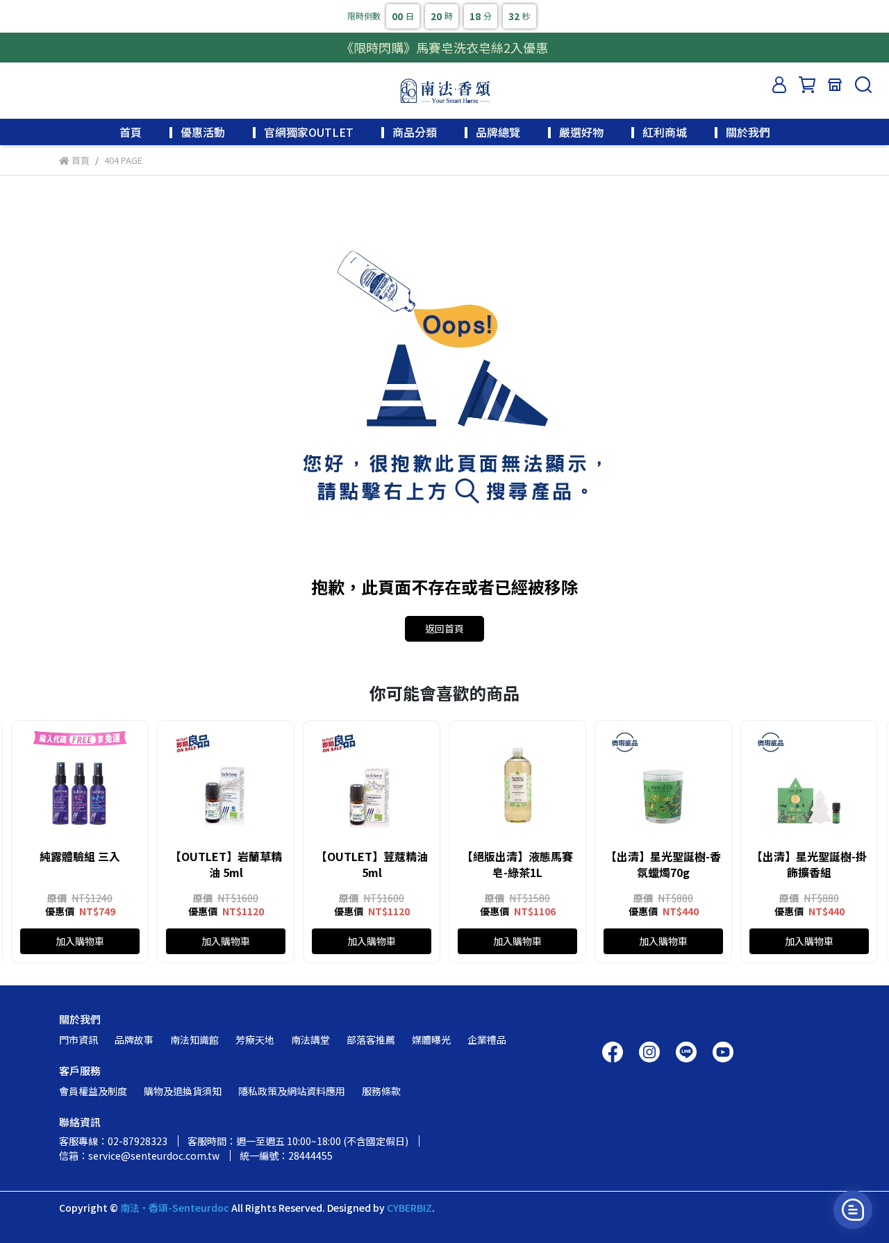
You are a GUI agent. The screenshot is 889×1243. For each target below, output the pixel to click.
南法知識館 (194, 1039)
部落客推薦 (371, 1039)
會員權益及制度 (93, 1091)
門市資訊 (78, 1039)
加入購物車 (80, 941)
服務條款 (381, 1091)
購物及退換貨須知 (183, 1091)
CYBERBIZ (409, 1208)
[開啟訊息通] (852, 1209)
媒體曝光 (431, 1039)
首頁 (130, 132)
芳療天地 (254, 1039)
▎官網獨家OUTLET (303, 132)
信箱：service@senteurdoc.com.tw (139, 1155)
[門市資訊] (834, 84)
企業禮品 (486, 1039)
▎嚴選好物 (576, 132)
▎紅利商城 (659, 132)
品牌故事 (134, 1039)
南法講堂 (310, 1039)
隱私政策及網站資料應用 (291, 1091)
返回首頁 (444, 628)
